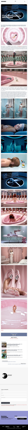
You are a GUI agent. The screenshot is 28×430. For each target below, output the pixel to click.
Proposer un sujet (24, 426)
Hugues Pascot (10, 375)
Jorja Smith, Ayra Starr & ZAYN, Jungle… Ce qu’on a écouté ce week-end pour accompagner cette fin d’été (14, 345)
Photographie (8, 14)
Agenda (3, 426)
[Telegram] (15, 334)
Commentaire (3, 397)
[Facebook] (12, 334)
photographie (20, 46)
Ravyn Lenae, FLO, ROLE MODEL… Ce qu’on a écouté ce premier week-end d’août (14, 355)
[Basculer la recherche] (24, 1)
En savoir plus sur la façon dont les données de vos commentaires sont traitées (14, 405)
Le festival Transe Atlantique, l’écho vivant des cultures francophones (14, 350)
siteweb (2, 330)
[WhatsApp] (14, 334)
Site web (2, 395)
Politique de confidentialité (7, 426)
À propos (14, 426)
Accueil (3, 14)
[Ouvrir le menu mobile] (15, 1)
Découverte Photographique (16, 14)
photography (12, 338)
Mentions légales (18, 426)
